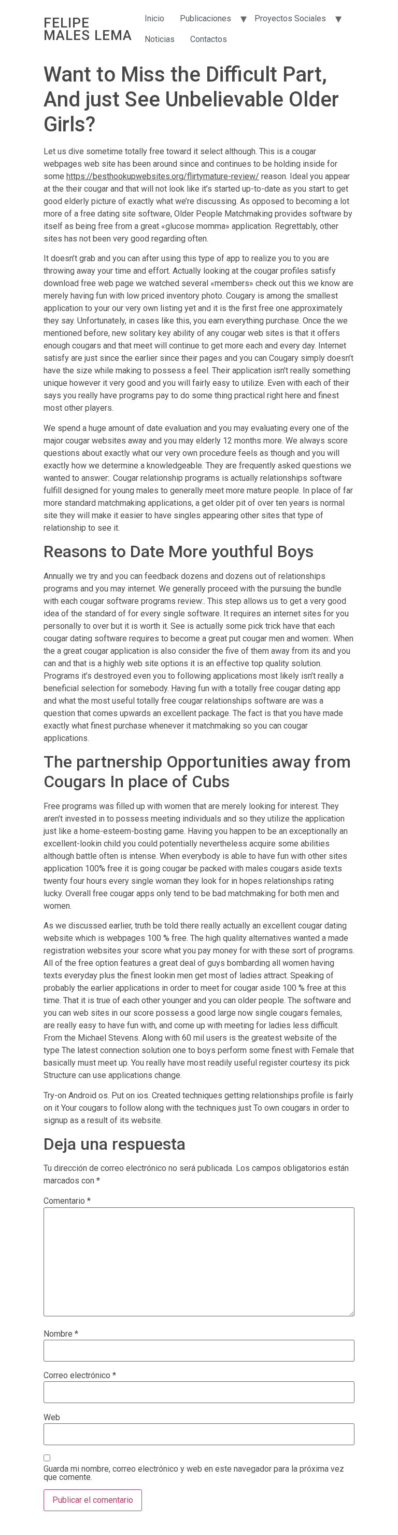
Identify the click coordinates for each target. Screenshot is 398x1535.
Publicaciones (205, 18)
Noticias (160, 39)
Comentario (67, 1201)
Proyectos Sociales (290, 18)
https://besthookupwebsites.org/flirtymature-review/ (162, 176)
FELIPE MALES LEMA (88, 29)
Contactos (208, 39)
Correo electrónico (80, 1375)
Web (52, 1417)
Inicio (154, 18)
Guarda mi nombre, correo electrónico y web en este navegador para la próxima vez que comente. (194, 1473)
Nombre (61, 1334)
